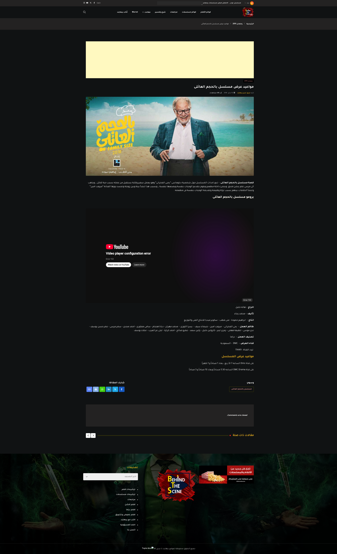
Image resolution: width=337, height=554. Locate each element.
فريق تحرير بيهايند (243, 93)
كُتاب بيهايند (122, 12)
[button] (93, 435)
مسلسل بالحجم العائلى (241, 389)
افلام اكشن (130, 505)
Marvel (135, 12)
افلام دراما (130, 510)
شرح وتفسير (160, 12)
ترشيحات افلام (128, 490)
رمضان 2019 (238, 24)
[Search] (84, 12)
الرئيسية (250, 24)
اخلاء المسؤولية (127, 525)
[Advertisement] (175, 59)
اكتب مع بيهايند (128, 520)
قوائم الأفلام (205, 12)
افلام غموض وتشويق (125, 515)
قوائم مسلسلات (189, 12)
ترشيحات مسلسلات (125, 495)
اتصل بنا (131, 530)
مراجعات (173, 12)
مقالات (147, 12)
